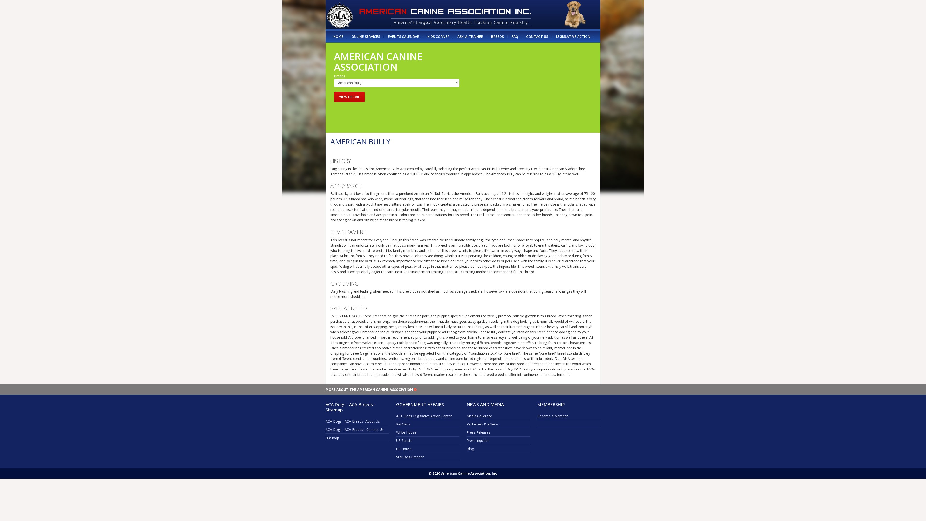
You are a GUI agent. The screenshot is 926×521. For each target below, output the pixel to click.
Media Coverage (479, 416)
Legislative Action (573, 36)
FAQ (515, 36)
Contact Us (537, 36)
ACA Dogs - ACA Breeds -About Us (353, 421)
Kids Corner (438, 36)
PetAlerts (403, 424)
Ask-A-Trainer (470, 36)
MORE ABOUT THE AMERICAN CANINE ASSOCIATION (370, 389)
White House (406, 432)
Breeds (497, 36)
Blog (470, 448)
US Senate (404, 440)
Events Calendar (403, 36)
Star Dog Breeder (410, 457)
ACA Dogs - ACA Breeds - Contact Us (355, 429)
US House (404, 448)
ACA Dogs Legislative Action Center (424, 416)
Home (338, 36)
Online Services (365, 36)
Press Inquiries (478, 440)
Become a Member (552, 416)
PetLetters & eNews (482, 424)
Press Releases (478, 432)
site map (332, 437)
